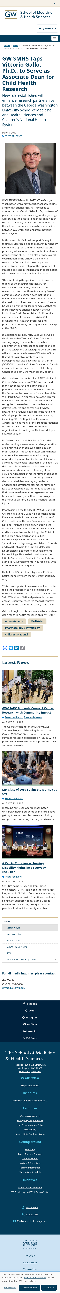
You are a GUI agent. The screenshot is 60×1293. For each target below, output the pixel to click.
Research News (33, 717)
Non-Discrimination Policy (30, 1125)
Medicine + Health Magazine (32, 1221)
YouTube (32, 1024)
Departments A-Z (30, 1085)
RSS (9, 953)
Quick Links (48, 28)
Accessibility (30, 1129)
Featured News (14, 717)
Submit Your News (17, 946)
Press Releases (13, 136)
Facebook (31, 1003)
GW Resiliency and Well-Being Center (30, 1192)
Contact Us (32, 1214)
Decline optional (29, 1287)
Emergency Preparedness (30, 1120)
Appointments (14, 621)
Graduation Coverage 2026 (21, 959)
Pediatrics (37, 621)
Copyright (30, 1255)
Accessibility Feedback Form (30, 1134)
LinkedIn (31, 1031)
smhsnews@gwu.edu (30, 1071)
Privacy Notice (30, 1262)
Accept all (49, 1287)
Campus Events (30, 1158)
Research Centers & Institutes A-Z (30, 1100)
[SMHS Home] (28, 15)
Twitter (32, 1010)
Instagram (31, 1017)
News (15, 45)
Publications (13, 940)
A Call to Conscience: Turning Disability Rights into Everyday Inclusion (24, 867)
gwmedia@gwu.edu (13, 987)
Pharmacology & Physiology (22, 628)
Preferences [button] (10, 1287)
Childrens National (16, 634)
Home (7, 45)
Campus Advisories (30, 1116)
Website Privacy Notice (35, 1277)
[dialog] (30, 1282)
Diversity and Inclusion (30, 1187)
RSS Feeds (31, 1038)
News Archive (14, 934)
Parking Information (30, 1167)
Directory (30, 1149)
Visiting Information (30, 1163)
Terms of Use (30, 1269)
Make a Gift (32, 1207)
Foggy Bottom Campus (30, 1154)
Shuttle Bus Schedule (30, 1172)
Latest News (13, 927)
